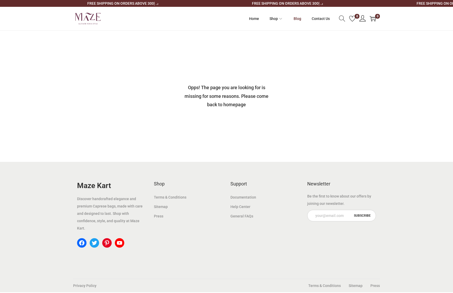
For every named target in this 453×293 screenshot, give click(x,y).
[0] (352, 18)
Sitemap (161, 207)
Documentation (243, 197)
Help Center (240, 207)
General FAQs (241, 216)
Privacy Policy (84, 286)
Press (158, 216)
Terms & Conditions (170, 197)
